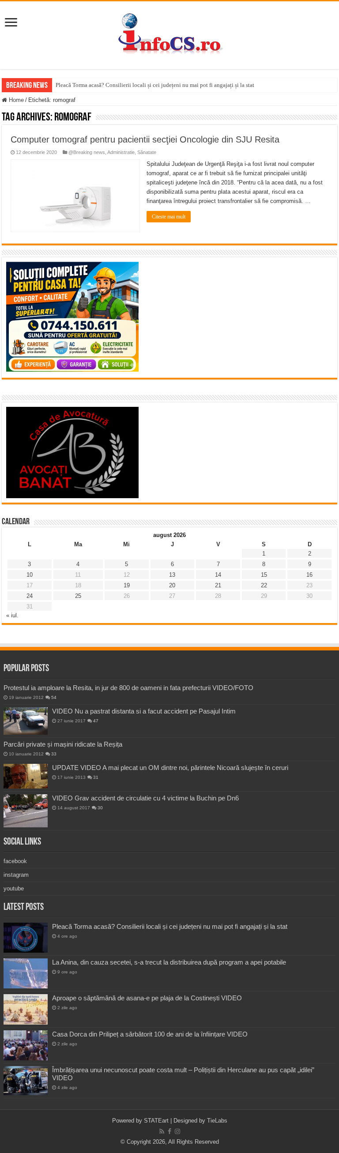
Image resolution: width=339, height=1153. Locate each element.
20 (172, 585)
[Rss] (161, 1131)
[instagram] (177, 1131)
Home (15, 100)
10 (29, 574)
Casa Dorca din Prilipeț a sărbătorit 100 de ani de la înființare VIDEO (150, 1034)
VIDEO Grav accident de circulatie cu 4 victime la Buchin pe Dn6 (145, 798)
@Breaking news (86, 152)
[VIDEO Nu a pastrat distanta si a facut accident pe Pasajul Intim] (26, 721)
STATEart (156, 1120)
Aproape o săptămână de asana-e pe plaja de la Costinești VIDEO (147, 998)
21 (218, 585)
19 (127, 585)
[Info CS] (169, 33)
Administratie (121, 152)
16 (309, 574)
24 (29, 596)
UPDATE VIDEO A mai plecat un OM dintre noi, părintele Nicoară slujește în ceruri (170, 767)
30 (100, 807)
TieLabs (217, 1120)
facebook (15, 861)
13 (172, 574)
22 (264, 585)
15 (264, 574)
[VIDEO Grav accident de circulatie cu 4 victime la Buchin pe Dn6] (26, 810)
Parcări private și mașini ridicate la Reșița (63, 744)
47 (95, 720)
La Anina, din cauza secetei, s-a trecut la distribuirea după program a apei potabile (169, 962)
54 (53, 697)
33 (53, 753)
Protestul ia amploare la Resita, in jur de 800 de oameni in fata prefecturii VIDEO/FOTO (128, 687)
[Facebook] (169, 1131)
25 (78, 596)
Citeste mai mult (168, 217)
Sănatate (146, 152)
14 (218, 574)
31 (95, 777)
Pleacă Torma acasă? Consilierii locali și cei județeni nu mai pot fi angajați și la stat (155, 85)
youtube (14, 888)
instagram (16, 874)
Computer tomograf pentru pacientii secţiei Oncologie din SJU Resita (145, 139)
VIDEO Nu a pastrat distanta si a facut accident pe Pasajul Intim (144, 711)
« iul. (12, 615)
